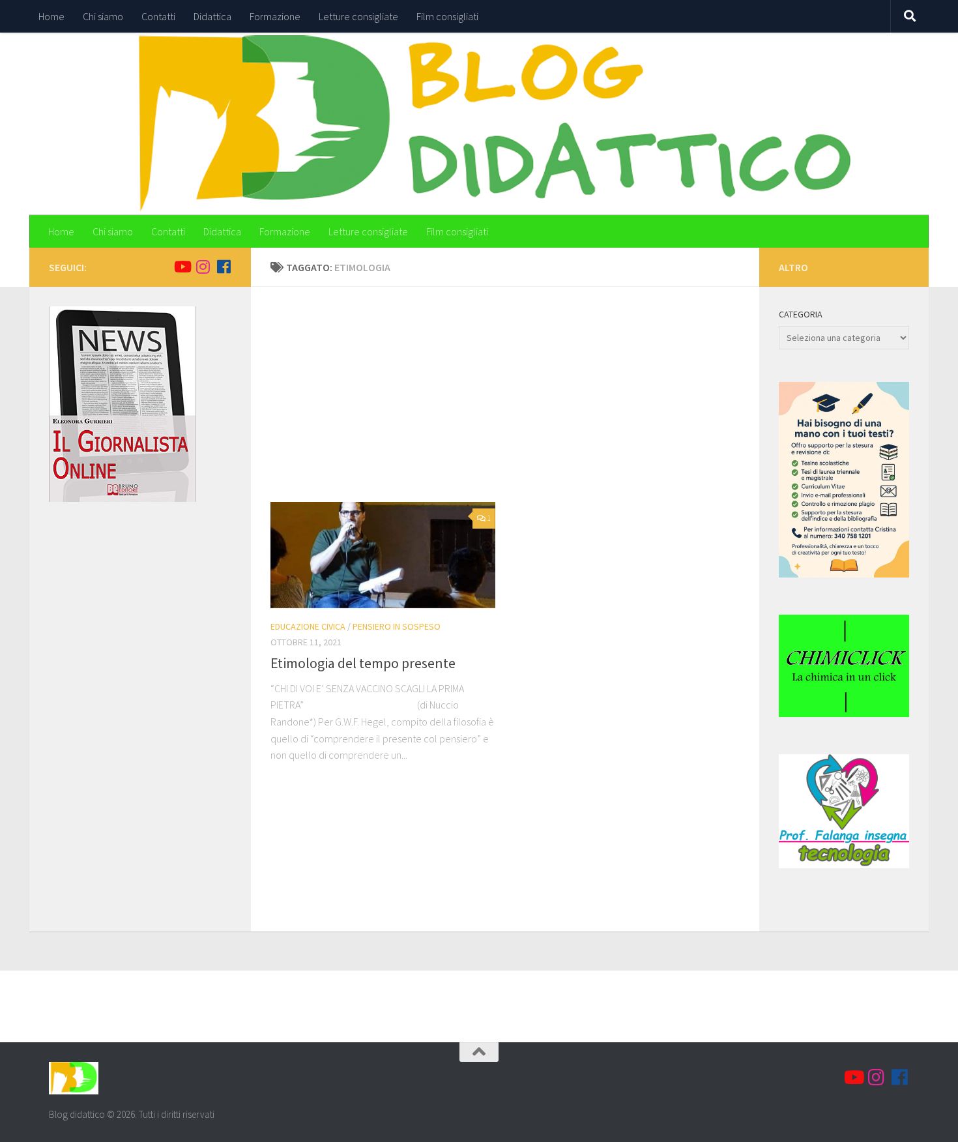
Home (51, 16)
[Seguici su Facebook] (223, 266)
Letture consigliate (358, 16)
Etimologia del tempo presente (363, 663)
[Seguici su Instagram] (202, 266)
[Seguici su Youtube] (182, 266)
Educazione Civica (307, 626)
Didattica (212, 16)
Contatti (158, 16)
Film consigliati (447, 16)
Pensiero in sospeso (397, 626)
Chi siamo (103, 16)
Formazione (275, 16)
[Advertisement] (514, 404)
